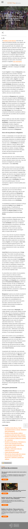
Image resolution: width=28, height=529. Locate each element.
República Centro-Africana (9, 40)
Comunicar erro (7, 462)
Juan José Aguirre (17, 61)
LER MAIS (5, 479)
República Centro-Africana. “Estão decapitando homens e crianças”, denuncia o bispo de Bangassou (15, 429)
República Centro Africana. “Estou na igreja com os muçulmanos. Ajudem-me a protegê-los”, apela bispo (15, 438)
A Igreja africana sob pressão (12, 452)
